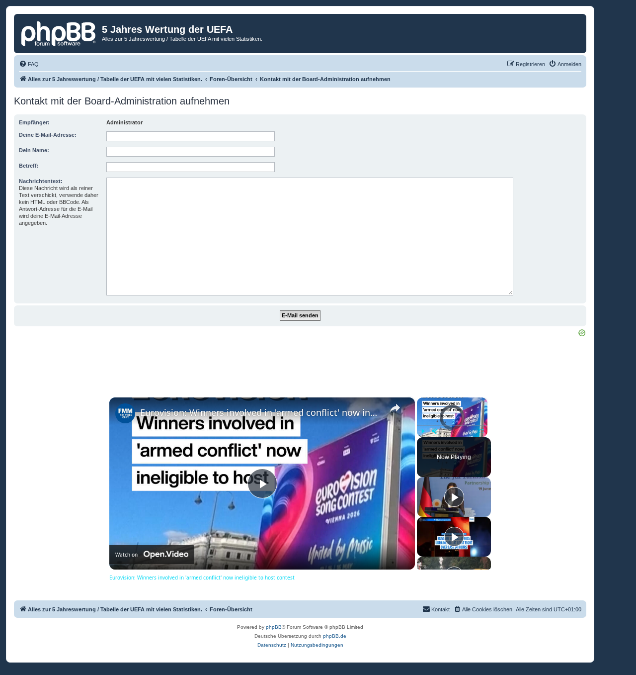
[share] (395, 408)
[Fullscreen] (481, 431)
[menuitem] (29, 64)
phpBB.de (334, 636)
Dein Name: (34, 150)
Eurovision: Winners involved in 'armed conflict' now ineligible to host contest (260, 412)
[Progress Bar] (452, 425)
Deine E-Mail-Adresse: (48, 135)
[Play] (423, 431)
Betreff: (29, 166)
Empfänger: (34, 122)
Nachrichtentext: (41, 181)
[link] (125, 413)
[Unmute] (435, 431)
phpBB (274, 627)
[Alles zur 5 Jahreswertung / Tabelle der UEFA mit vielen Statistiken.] (59, 32)
